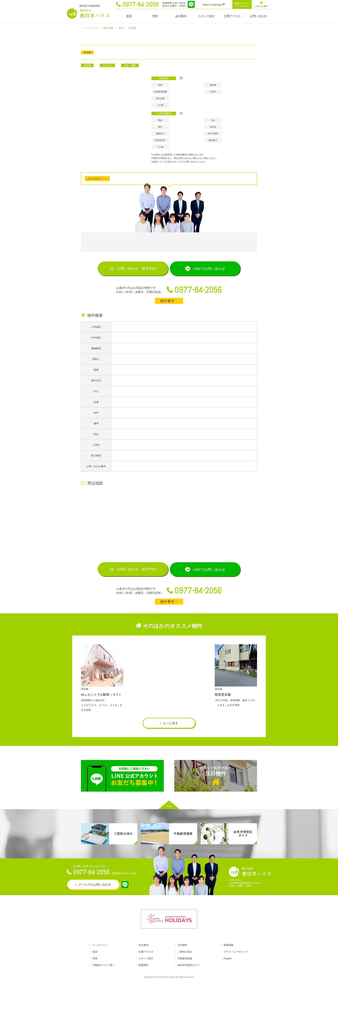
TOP (169, 806)
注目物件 (215, 771)
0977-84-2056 (140, 4)
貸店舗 (132, 28)
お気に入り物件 (261, 6)
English (228, 958)
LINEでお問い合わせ (209, 269)
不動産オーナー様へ (103, 964)
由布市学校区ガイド (188, 964)
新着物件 (143, 964)
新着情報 (228, 944)
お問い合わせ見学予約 (136, 268)
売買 (155, 16)
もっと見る (170, 723)
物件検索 (108, 28)
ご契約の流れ (184, 951)
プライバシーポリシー (236, 951)
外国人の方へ (242, 4)
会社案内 (180, 16)
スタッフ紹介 (206, 16)
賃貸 (129, 16)
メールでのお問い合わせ (94, 884)
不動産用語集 (184, 958)
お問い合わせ (258, 16)
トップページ (91, 28)
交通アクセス (232, 16)
